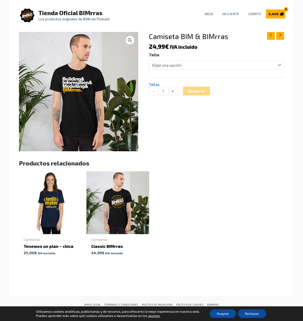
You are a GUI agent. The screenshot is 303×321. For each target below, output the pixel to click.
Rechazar (252, 314)
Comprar (196, 91)
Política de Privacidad (157, 304)
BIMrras (213, 304)
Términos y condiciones (121, 304)
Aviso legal (92, 304)
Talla (154, 54)
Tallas (154, 84)
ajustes (154, 316)
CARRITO (254, 14)
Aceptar (223, 314)
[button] (130, 40)
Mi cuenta (231, 14)
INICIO (209, 14)
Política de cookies (190, 304)
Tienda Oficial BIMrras (70, 12)
